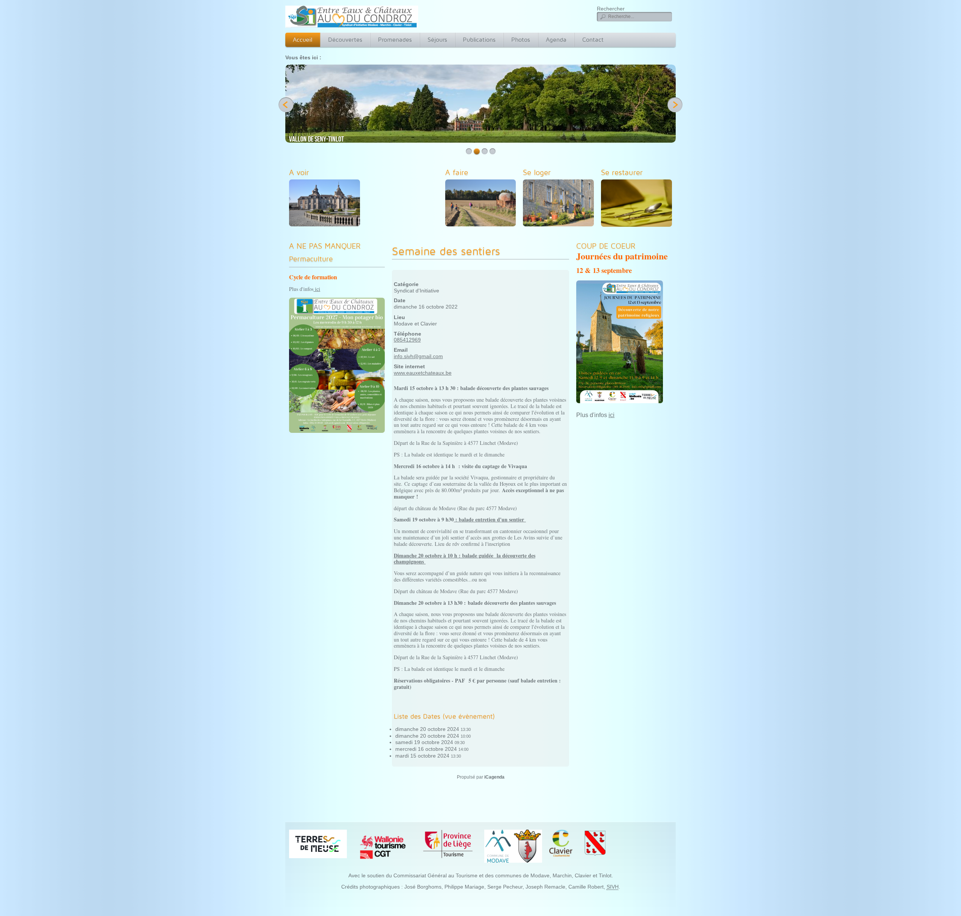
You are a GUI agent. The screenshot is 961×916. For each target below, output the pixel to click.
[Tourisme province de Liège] (448, 844)
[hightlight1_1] (326, 204)
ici (316, 288)
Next (674, 104)
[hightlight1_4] (638, 205)
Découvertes (345, 39)
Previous (286, 104)
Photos (520, 39)
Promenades (395, 39)
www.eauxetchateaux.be (423, 373)
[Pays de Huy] (318, 844)
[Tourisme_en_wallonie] (383, 847)
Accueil (302, 39)
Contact (593, 39)
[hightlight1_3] (560, 204)
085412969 (407, 340)
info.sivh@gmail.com (418, 356)
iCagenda (494, 777)
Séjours (437, 39)
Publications (479, 39)
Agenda (556, 39)
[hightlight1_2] (482, 204)
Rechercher (611, 9)
